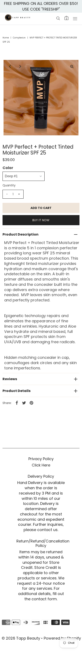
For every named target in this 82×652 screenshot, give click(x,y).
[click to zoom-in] (72, 66)
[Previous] (10, 66)
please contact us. (41, 529)
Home (6, 37)
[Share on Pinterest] (31, 403)
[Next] (20, 66)
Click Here (41, 465)
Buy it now (40, 220)
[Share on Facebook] (17, 403)
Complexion (19, 37)
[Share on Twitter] (24, 403)
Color (8, 167)
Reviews (10, 379)
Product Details (16, 390)
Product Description (20, 234)
